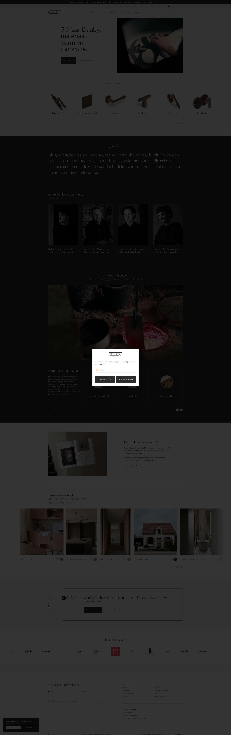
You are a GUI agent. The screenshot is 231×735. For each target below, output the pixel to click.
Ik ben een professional (126, 379)
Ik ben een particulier (105, 379)
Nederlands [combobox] (101, 370)
